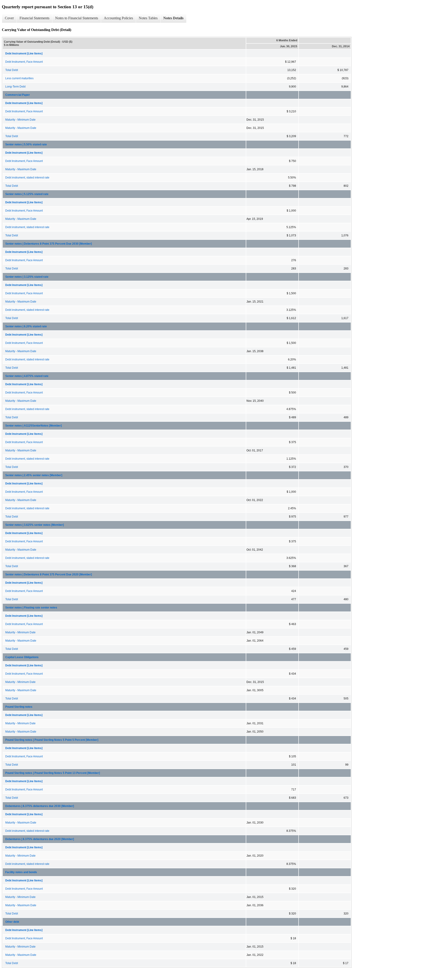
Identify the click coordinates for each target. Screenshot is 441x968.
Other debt (12, 921)
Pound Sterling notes (18, 706)
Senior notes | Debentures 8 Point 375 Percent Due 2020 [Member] (48, 574)
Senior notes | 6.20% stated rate (26, 326)
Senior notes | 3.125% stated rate (26, 276)
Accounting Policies (118, 18)
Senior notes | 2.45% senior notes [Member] (33, 475)
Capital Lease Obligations (22, 657)
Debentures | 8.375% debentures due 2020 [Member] (39, 839)
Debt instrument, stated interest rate (27, 177)
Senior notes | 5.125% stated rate (26, 194)
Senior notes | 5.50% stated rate (26, 144)
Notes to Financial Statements (76, 18)
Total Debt (11, 70)
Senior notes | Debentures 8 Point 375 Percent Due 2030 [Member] (48, 243)
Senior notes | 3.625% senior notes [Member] (34, 525)
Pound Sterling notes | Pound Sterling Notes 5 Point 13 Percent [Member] (52, 773)
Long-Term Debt (15, 86)
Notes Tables (148, 18)
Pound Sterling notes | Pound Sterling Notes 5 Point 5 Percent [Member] (51, 740)
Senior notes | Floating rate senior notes (31, 607)
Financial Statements (34, 18)
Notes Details (173, 18)
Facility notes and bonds (21, 872)
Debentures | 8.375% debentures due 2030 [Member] (39, 806)
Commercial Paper (17, 94)
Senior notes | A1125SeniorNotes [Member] (33, 425)
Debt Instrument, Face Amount (24, 61)
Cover (9, 18)
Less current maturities (19, 78)
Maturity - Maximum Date (20, 128)
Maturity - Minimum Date (20, 119)
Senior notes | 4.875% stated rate (26, 376)
